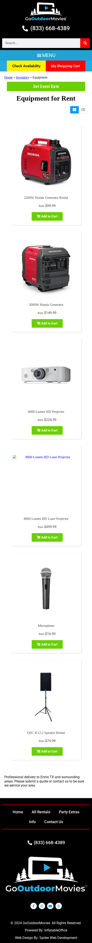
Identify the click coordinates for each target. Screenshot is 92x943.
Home (8, 77)
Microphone (46, 626)
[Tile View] (74, 109)
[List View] (83, 109)
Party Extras (69, 812)
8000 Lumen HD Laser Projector (46, 519)
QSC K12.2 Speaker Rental (46, 733)
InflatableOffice (55, 930)
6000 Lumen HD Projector (46, 411)
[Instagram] (42, 906)
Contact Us (53, 822)
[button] (46, 55)
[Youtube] (50, 906)
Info (32, 822)
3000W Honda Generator (46, 304)
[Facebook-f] (33, 906)
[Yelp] (58, 906)
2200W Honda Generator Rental (46, 197)
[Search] (85, 43)
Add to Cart (49, 216)
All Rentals (41, 812)
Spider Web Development (58, 938)
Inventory (22, 77)
